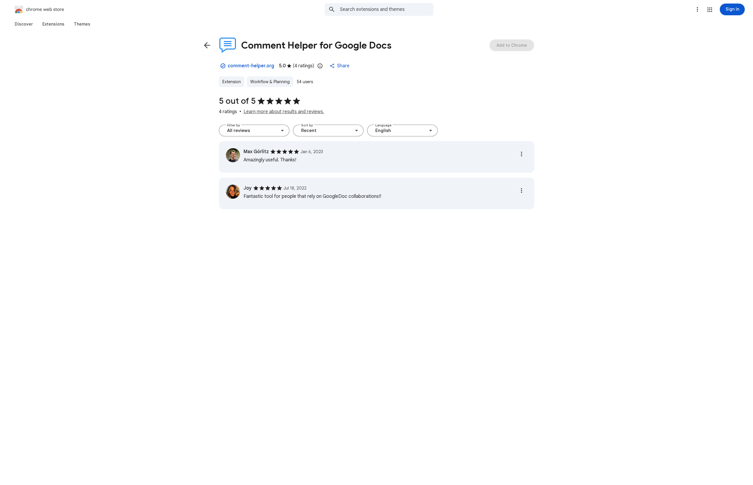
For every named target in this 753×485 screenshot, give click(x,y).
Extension (231, 81)
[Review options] (521, 154)
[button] (710, 10)
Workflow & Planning (270, 81)
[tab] (24, 24)
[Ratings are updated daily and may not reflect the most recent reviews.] (320, 66)
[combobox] (387, 9)
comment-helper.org (251, 66)
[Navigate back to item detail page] (207, 45)
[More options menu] (697, 9)
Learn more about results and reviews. (284, 112)
